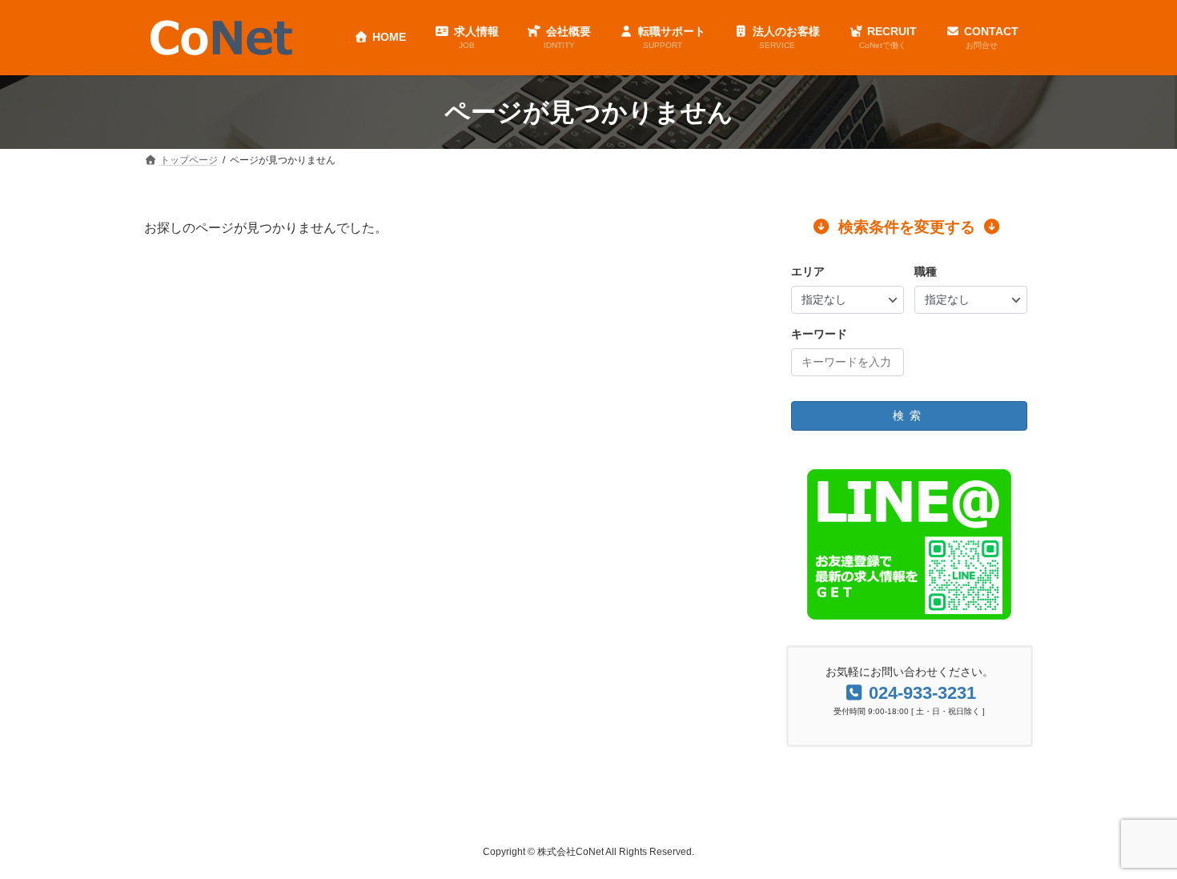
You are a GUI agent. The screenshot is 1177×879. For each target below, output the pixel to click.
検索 (909, 415)
